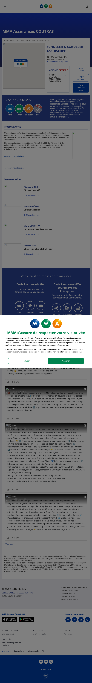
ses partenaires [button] (47, 338)
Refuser (26, 361)
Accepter (66, 361)
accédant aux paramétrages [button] (16, 352)
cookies (67, 352)
